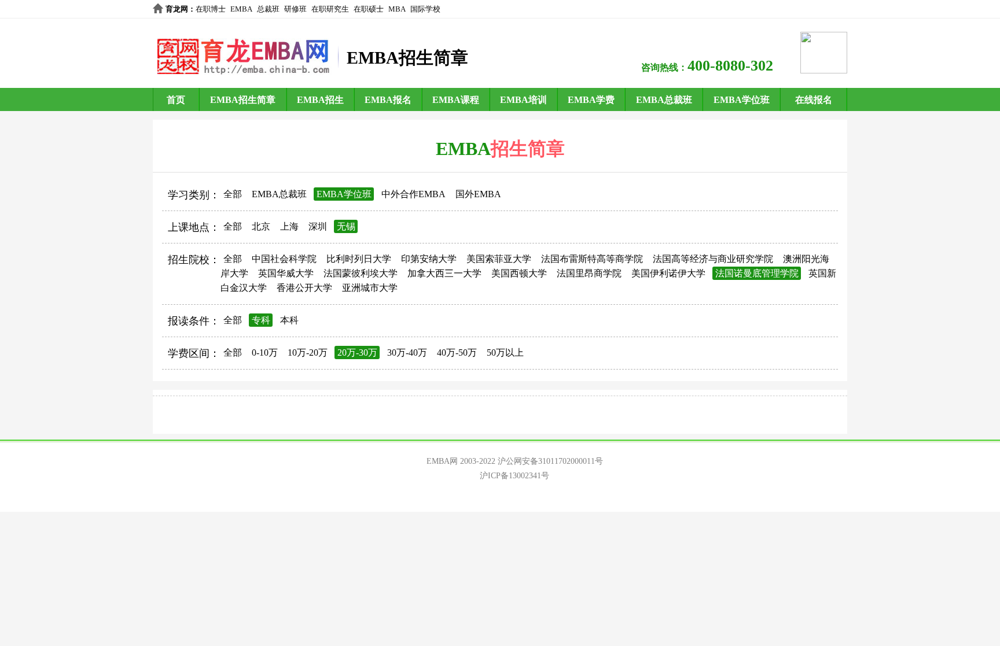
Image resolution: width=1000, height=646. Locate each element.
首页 (176, 100)
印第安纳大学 (429, 259)
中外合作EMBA (413, 194)
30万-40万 (407, 352)
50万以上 (505, 352)
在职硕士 (369, 9)
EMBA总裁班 (664, 100)
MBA (397, 9)
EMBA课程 (455, 100)
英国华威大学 (286, 273)
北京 (261, 226)
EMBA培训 (523, 100)
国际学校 (425, 9)
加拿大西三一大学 (444, 273)
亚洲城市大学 (370, 288)
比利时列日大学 (358, 259)
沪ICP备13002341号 (514, 475)
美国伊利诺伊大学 (668, 273)
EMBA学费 (591, 100)
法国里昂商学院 (589, 273)
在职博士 (211, 9)
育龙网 (177, 9)
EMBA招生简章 (242, 100)
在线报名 (813, 100)
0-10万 (265, 352)
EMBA (241, 9)
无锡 (346, 226)
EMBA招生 (320, 100)
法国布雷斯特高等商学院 (592, 259)
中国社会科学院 (284, 259)
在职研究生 (330, 9)
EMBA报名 (388, 100)
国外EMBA (478, 194)
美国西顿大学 (519, 273)
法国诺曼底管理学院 (757, 273)
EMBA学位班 (742, 100)
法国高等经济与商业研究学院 (713, 259)
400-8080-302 (730, 65)
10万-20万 (308, 352)
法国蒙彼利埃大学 (360, 273)
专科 (261, 320)
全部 (232, 194)
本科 (289, 320)
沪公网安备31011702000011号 (550, 461)
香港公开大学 (304, 288)
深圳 (317, 226)
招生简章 (528, 148)
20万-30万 (357, 352)
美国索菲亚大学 (498, 259)
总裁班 (268, 9)
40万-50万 (457, 352)
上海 (289, 226)
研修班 (295, 9)
